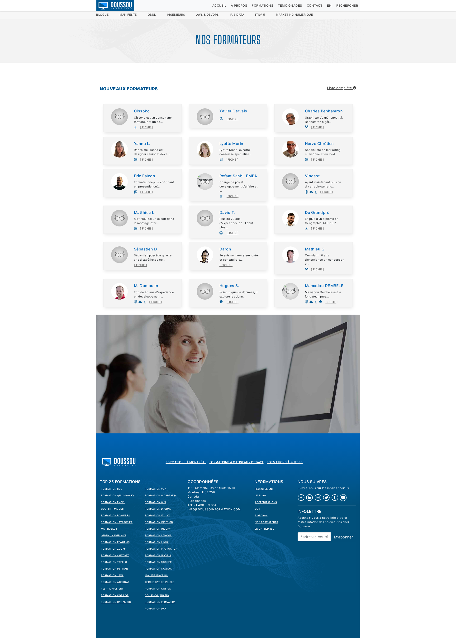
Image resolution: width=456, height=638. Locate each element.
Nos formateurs (266, 522)
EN (329, 5)
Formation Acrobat (115, 581)
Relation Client (112, 588)
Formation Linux (157, 542)
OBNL (152, 14)
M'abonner (343, 537)
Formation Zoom (113, 548)
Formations (262, 5)
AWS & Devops (207, 14)
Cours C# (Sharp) (157, 595)
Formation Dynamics (116, 601)
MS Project (109, 528)
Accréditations (266, 502)
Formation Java (112, 575)
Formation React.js (115, 542)
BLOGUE (102, 14)
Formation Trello (114, 562)
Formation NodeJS (158, 555)
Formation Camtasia (159, 568)
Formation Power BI (115, 515)
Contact (315, 5)
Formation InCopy (158, 528)
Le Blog (260, 495)
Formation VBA (155, 488)
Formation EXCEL (113, 502)
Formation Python (114, 568)
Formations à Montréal (186, 462)
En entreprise (264, 528)
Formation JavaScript (117, 522)
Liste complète (340, 88)
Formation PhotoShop (161, 548)
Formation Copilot (115, 595)
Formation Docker (158, 562)
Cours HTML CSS (112, 508)
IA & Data (237, 14)
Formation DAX (155, 608)
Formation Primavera (160, 601)
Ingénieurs (176, 14)
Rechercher (347, 5)
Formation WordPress (161, 495)
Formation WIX (155, 502)
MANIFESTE (128, 14)
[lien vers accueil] (119, 461)
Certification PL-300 (159, 581)
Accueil (219, 5)
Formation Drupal (158, 508)
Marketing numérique (294, 14)
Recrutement (264, 488)
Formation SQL (111, 488)
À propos (239, 5)
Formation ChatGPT (115, 555)
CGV (257, 508)
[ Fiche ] (146, 127)
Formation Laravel (158, 535)
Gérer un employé (113, 535)
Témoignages (290, 5)
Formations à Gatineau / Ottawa (236, 462)
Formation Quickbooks (117, 495)
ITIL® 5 (260, 14)
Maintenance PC (156, 575)
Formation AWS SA (158, 588)
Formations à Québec (285, 462)
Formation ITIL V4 (158, 515)
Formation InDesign (159, 522)
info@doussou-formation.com (214, 509)
